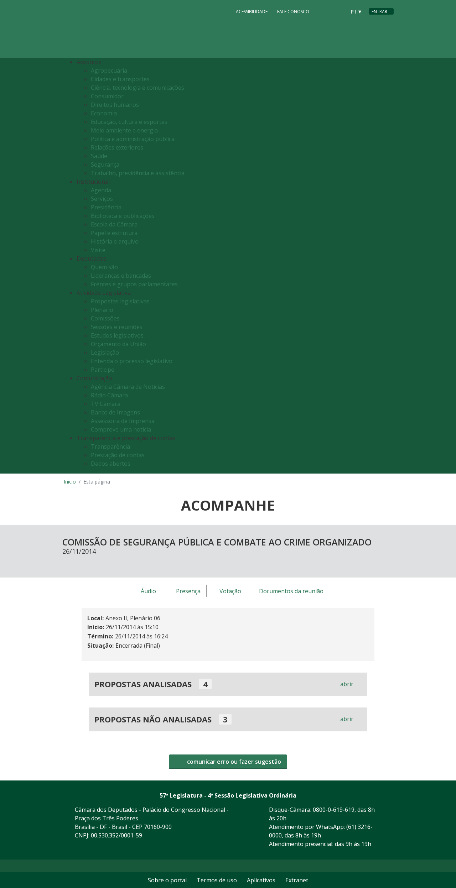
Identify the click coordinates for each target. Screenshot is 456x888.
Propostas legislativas (120, 301)
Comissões (105, 318)
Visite (98, 250)
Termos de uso (217, 880)
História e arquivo (115, 241)
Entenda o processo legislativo (131, 361)
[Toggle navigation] (386, 266)
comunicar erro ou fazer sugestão (233, 762)
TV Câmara (105, 404)
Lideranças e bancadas (121, 276)
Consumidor (107, 96)
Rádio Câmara (109, 395)
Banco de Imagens (115, 412)
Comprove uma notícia (121, 429)
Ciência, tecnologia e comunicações (137, 88)
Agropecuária (109, 70)
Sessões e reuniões (116, 327)
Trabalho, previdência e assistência (138, 173)
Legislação (105, 352)
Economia (104, 113)
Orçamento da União (118, 344)
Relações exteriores (117, 147)
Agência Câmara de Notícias (128, 387)
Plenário (102, 310)
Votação (230, 591)
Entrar (379, 12)
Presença (188, 591)
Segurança (105, 164)
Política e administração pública (133, 139)
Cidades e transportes (120, 79)
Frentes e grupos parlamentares (134, 284)
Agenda (101, 190)
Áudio (148, 591)
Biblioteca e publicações (123, 216)
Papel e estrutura (114, 233)
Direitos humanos (115, 105)
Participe (102, 370)
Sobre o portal (167, 880)
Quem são (104, 267)
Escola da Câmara (114, 224)
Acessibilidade (252, 12)
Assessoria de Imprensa (123, 421)
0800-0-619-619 (333, 810)
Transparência (110, 446)
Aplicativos (261, 880)
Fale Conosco (293, 12)
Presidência (106, 207)
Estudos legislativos (117, 335)
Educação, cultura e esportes (129, 122)
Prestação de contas (118, 455)
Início (70, 481)
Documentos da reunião (291, 591)
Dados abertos (110, 463)
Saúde (99, 156)
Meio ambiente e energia (124, 130)
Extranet (296, 880)
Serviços (102, 199)
